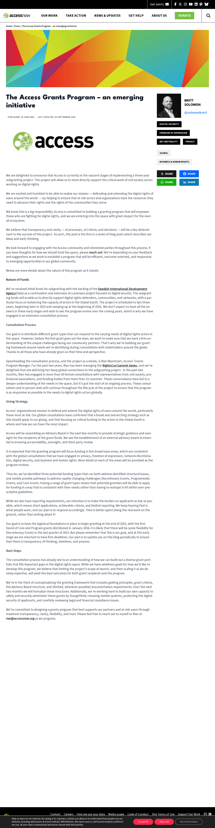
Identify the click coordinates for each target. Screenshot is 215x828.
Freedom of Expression (173, 133)
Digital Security (169, 124)
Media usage (116, 814)
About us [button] (159, 15)
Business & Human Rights (174, 162)
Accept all (143, 821)
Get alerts (157, 4)
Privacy (190, 141)
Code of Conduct (138, 814)
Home (9, 26)
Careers (68, 814)
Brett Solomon (192, 102)
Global (164, 153)
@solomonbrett (195, 112)
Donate (184, 15)
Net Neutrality (169, 141)
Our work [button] (49, 15)
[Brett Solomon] (169, 106)
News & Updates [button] (107, 15)
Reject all (164, 821)
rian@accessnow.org (20, 618)
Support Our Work (189, 814)
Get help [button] (136, 15)
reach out (95, 252)
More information (189, 821)
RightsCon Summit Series (119, 365)
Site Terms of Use (163, 814)
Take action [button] (76, 15)
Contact (55, 814)
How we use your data (91, 814)
